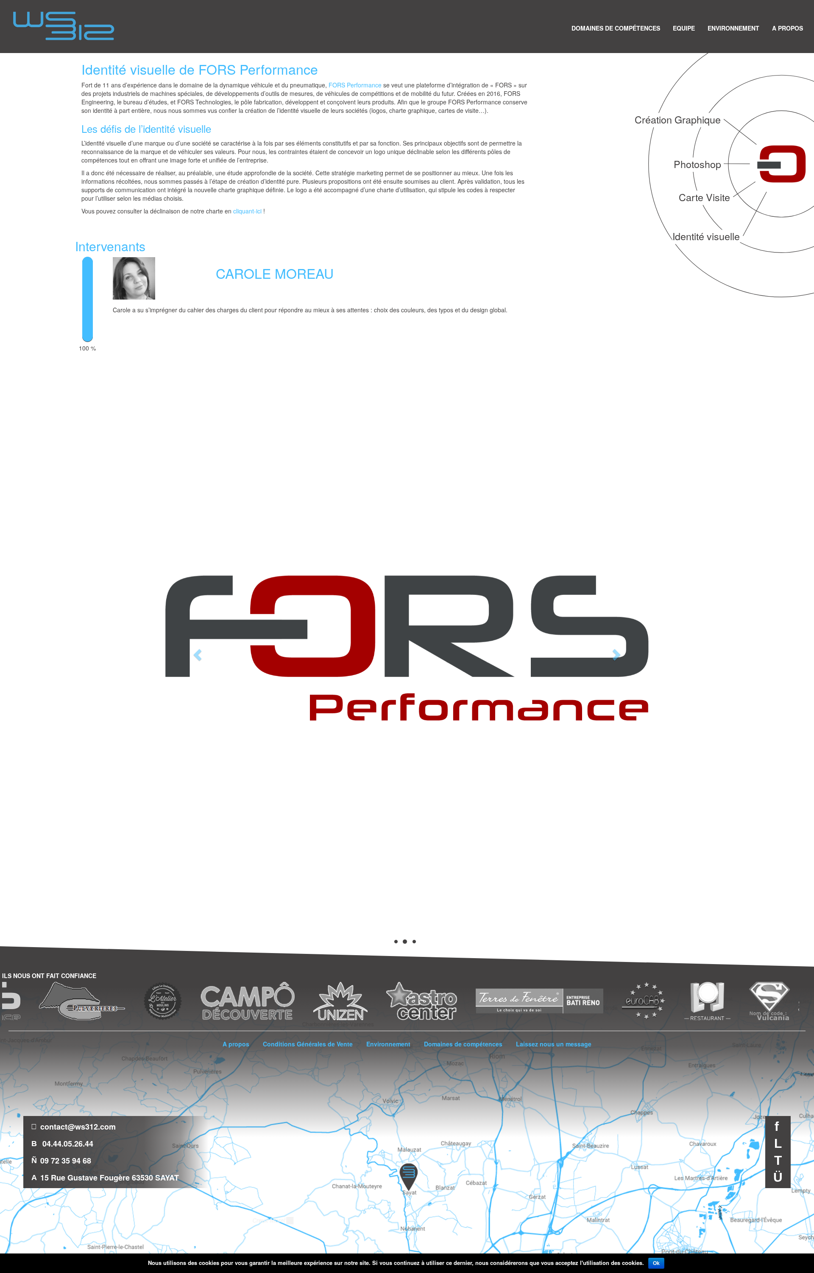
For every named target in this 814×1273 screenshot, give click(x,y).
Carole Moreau (275, 273)
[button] (196, 652)
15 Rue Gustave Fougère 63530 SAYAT (109, 1177)
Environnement (733, 27)
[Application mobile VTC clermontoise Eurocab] (576, 1001)
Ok (656, 1263)
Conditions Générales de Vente (308, 1044)
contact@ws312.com (78, 1126)
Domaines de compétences (615, 27)
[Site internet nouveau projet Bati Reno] (471, 1001)
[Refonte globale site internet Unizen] (272, 1001)
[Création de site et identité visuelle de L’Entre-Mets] (750, 1001)
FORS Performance (355, 85)
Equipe (684, 27)
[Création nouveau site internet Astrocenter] (353, 1001)
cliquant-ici (247, 211)
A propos (787, 27)
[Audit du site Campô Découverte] (179, 1001)
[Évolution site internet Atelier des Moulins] (95, 1001)
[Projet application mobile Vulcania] (701, 1001)
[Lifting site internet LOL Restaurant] (639, 1001)
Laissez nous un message (553, 1044)
